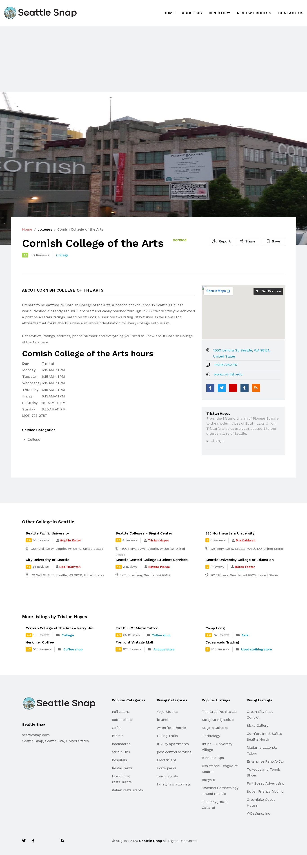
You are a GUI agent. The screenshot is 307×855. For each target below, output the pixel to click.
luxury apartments (173, 744)
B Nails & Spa (213, 758)
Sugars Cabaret (215, 728)
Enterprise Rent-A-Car (265, 761)
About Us (192, 13)
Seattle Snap (150, 841)
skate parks (166, 768)
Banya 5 (208, 780)
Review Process (254, 13)
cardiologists (167, 776)
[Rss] (62, 841)
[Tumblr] (244, 388)
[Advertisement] (135, 59)
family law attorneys (174, 784)
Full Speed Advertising (265, 783)
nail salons (120, 711)
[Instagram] (52, 841)
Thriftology (211, 736)
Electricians (166, 760)
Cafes (116, 728)
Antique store (164, 649)
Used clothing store (256, 649)
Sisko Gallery (257, 725)
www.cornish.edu (228, 374)
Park (245, 635)
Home (169, 13)
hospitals (119, 760)
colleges (45, 229)
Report (224, 241)
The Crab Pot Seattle (219, 711)
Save (275, 241)
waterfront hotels (171, 728)
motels (118, 736)
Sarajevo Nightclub (218, 720)
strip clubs (121, 752)
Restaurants (122, 768)
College (68, 635)
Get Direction (270, 291)
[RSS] (256, 388)
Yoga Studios (167, 711)
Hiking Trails (167, 736)
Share (250, 241)
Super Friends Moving (265, 791)
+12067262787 (226, 365)
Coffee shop (72, 649)
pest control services (174, 752)
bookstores (121, 744)
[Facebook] (210, 388)
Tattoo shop (161, 635)
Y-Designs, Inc (258, 813)
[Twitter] (222, 388)
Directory (219, 13)
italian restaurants (127, 790)
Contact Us (291, 13)
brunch (163, 720)
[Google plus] (233, 388)
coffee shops (122, 720)
